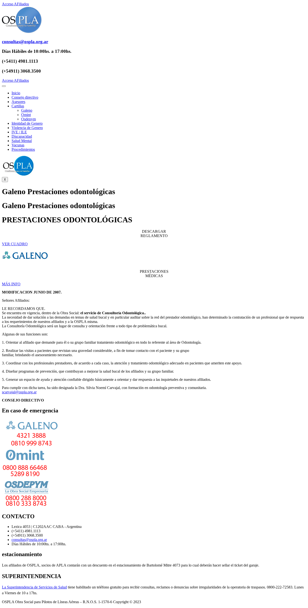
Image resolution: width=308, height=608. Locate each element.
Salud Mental (22, 141)
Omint (26, 115)
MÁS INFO (11, 284)
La (4, 587)
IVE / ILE (19, 132)
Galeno (26, 110)
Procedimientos (23, 149)
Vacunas (18, 145)
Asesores (18, 102)
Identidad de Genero (27, 123)
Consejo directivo (25, 97)
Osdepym (28, 119)
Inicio (16, 93)
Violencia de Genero (27, 128)
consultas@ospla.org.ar (29, 540)
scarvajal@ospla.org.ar (19, 392)
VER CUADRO (15, 244)
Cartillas (18, 106)
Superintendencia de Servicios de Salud (36, 587)
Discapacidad (22, 136)
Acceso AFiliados (15, 4)
